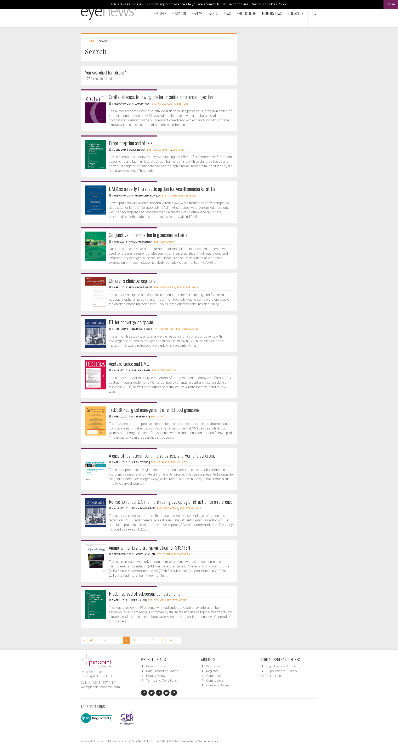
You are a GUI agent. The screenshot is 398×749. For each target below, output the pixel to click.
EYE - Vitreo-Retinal (164, 370)
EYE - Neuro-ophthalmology (168, 462)
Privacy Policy (155, 676)
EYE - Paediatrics (164, 287)
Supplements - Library (281, 671)
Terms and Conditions (161, 680)
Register (212, 671)
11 (143, 640)
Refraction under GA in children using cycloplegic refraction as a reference (171, 501)
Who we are (214, 666)
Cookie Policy (155, 666)
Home (91, 41)
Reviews (197, 13)
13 (161, 640)
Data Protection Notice (162, 671)
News (227, 13)
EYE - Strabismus (187, 287)
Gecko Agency (208, 741)
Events (213, 13)
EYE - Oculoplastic (164, 103)
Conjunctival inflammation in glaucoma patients (148, 234)
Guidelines (273, 676)
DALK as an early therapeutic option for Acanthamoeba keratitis (162, 188)
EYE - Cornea (170, 195)
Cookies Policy (275, 4)
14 (170, 640)
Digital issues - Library (281, 666)
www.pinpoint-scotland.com (100, 687)
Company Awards (218, 685)
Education (179, 13)
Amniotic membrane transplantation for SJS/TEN (149, 547)
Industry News (272, 13)
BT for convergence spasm (131, 322)
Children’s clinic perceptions (132, 280)
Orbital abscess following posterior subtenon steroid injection (161, 96)
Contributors (215, 680)
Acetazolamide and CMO (129, 363)
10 (134, 640)
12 (152, 640)
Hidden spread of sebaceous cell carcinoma (144, 593)
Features (160, 13)
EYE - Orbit (184, 103)
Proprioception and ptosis (130, 142)
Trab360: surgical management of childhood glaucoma (154, 409)
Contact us (295, 13)
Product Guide (246, 13)
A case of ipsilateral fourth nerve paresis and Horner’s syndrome (162, 455)
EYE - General (187, 195)
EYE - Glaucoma (164, 241)
